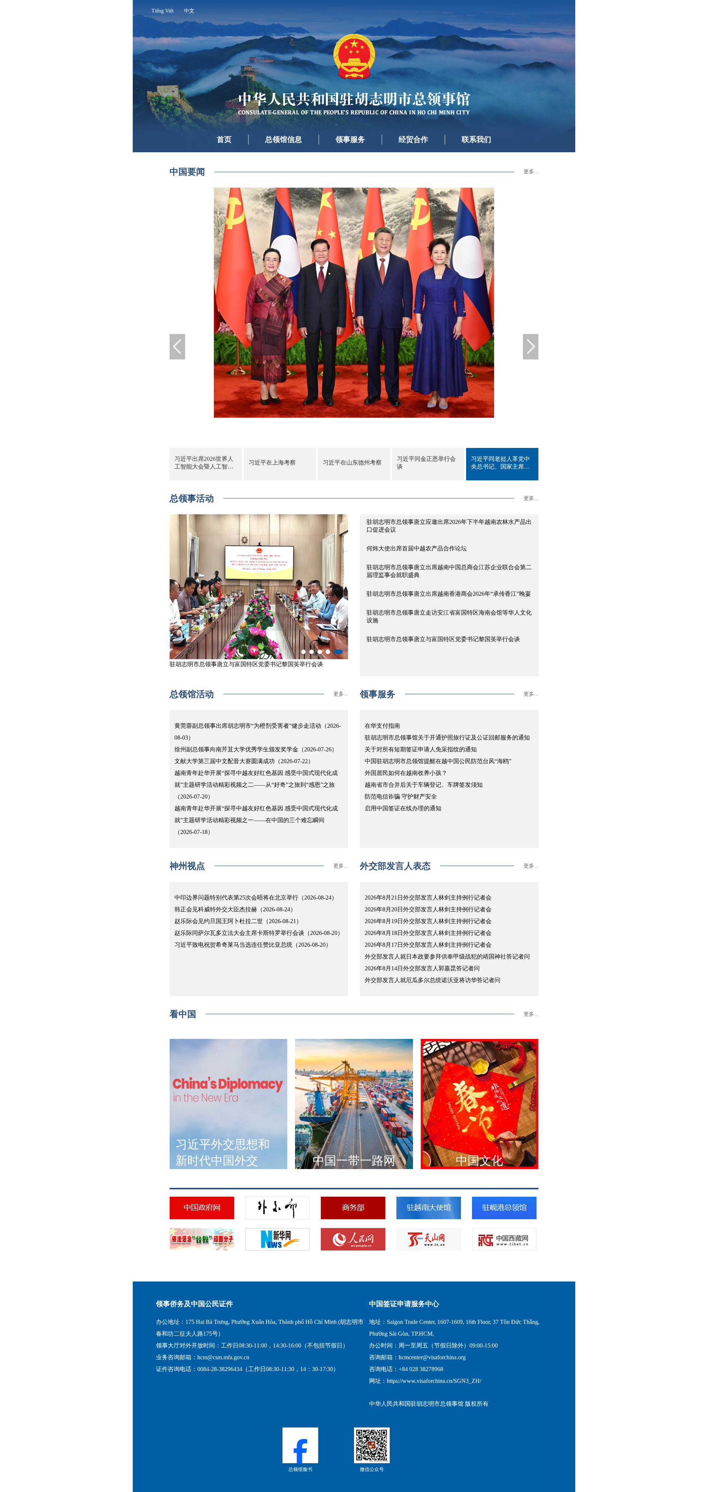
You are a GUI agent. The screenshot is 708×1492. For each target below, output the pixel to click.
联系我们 (476, 139)
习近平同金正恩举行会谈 (426, 463)
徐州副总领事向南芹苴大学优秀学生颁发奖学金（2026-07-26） (255, 749)
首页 (224, 139)
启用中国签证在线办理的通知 (403, 808)
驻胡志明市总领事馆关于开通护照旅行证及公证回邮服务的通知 (447, 737)
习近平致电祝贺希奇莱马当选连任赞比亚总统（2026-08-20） (253, 945)
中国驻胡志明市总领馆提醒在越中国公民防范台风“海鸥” (438, 761)
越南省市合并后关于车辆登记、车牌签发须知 (424, 785)
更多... (531, 171)
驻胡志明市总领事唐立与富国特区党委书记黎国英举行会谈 (443, 639)
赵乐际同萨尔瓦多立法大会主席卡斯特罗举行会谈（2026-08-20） (258, 933)
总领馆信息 (283, 139)
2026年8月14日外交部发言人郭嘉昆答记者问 (422, 968)
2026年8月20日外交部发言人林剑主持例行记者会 (428, 909)
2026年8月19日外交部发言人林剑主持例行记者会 (428, 921)
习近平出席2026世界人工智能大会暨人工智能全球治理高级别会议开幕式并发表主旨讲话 (203, 463)
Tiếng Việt (163, 11)
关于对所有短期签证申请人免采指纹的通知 (421, 749)
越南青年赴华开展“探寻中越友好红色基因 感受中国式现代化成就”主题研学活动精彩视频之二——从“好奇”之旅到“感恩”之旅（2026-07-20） (256, 785)
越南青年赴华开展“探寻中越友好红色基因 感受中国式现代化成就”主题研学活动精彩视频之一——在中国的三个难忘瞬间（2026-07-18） (256, 820)
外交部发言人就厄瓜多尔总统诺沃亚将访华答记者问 (432, 980)
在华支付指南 (382, 726)
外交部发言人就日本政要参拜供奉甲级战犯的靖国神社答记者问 (447, 956)
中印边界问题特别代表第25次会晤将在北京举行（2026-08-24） (255, 897)
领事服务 (350, 139)
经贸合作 (413, 139)
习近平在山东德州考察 (352, 462)
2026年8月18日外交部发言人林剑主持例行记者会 (428, 933)
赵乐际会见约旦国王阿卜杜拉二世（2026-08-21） (238, 921)
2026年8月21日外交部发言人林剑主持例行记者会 (428, 897)
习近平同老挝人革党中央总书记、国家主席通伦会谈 (500, 463)
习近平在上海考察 (272, 462)
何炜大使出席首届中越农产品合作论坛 (417, 548)
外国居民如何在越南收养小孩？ (406, 773)
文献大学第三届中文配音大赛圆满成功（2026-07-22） (244, 761)
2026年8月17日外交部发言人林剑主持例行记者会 (428, 945)
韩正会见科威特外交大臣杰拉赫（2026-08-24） (235, 909)
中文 (189, 11)
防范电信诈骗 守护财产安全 (401, 796)
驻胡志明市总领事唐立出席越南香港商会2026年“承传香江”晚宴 (449, 594)
